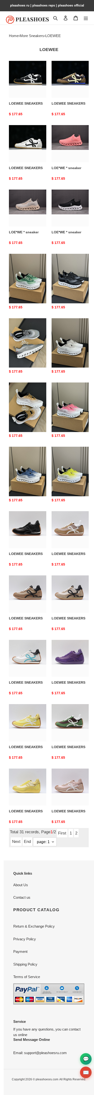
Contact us (21, 897)
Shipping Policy (25, 964)
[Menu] (86, 18)
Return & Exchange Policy (34, 926)
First (62, 833)
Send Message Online (31, 1040)
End (27, 841)
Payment (20, 951)
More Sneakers (32, 36)
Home (14, 36)
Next (16, 841)
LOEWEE (53, 36)
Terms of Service (26, 977)
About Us (20, 885)
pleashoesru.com (47, 1079)
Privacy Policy (24, 939)
